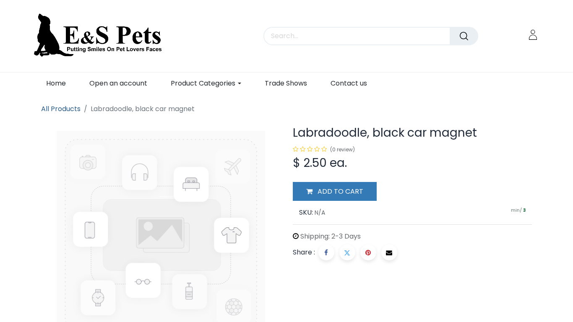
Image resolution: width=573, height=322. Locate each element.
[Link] (533, 34)
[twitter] (347, 252)
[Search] (464, 36)
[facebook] (326, 252)
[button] (335, 191)
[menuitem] (56, 83)
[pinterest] (368, 252)
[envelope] (389, 252)
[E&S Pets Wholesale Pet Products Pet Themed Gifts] (100, 36)
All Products (61, 109)
